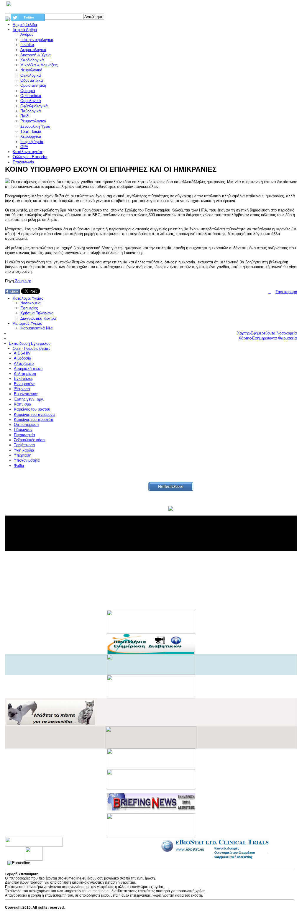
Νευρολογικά (31, 70)
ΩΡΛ (24, 147)
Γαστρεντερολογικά (36, 39)
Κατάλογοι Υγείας (28, 298)
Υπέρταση (22, 455)
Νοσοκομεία (30, 303)
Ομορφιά (27, 90)
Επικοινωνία (23, 162)
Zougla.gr (22, 281)
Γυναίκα (27, 44)
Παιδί (24, 116)
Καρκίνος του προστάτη (34, 419)
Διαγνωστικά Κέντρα (38, 318)
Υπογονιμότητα (27, 460)
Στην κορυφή (286, 292)
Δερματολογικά (33, 49)
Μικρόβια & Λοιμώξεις (39, 65)
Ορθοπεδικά (30, 95)
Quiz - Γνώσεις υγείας (31, 348)
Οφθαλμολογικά (34, 106)
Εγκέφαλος (23, 378)
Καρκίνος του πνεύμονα (34, 414)
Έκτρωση (22, 389)
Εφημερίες (29, 308)
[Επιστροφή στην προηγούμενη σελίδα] (269, 292)
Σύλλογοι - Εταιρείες (30, 157)
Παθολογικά (30, 111)
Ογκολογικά (30, 75)
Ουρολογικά (30, 101)
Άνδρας (26, 34)
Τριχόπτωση (24, 445)
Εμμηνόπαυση (26, 394)
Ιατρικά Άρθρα (25, 29)
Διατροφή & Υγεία (35, 55)
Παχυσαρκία (24, 435)
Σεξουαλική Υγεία (35, 126)
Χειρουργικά (30, 136)
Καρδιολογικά (32, 60)
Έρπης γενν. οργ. (29, 399)
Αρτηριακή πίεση (28, 368)
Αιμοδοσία (22, 358)
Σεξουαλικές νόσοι (29, 440)
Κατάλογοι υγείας (28, 152)
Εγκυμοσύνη (24, 384)
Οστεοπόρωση (26, 424)
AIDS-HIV (22, 353)
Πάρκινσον (23, 429)
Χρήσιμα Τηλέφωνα (37, 313)
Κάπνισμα (22, 404)
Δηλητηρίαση (25, 373)
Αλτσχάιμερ (24, 363)
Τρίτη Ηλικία (30, 131)
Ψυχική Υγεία (31, 142)
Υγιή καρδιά (24, 450)
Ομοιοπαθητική (33, 85)
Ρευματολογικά (33, 121)
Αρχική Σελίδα (25, 24)
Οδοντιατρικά (31, 80)
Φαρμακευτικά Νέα (36, 328)
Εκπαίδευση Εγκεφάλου (29, 343)
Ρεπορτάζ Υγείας (27, 323)
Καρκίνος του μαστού (32, 409)
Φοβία (19, 465)
